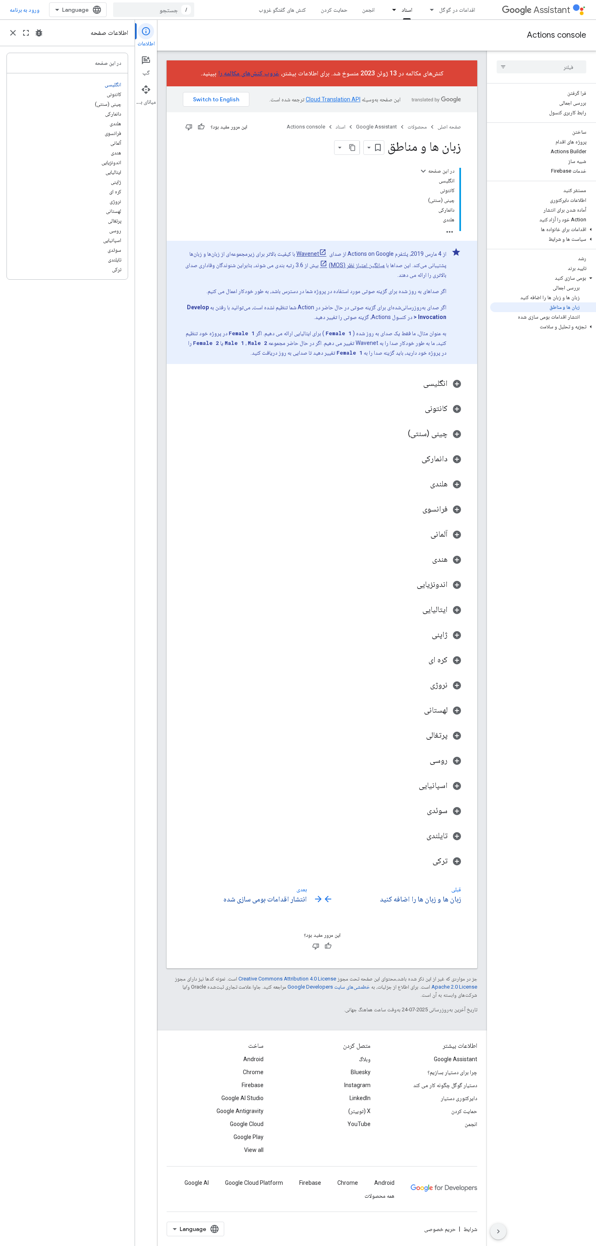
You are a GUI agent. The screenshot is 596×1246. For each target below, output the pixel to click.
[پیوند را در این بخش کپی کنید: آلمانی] (422, 535)
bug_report (39, 33)
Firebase (253, 1085)
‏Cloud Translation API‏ (333, 99)
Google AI (196, 1183)
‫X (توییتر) (359, 1111)
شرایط (470, 1229)
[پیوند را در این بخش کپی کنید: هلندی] (422, 484)
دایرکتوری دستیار (459, 1098)
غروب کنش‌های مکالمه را (248, 73)
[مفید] (201, 127)
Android (253, 1059)
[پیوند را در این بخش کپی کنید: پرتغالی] (418, 736)
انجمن (368, 9)
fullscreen (26, 33)
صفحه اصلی (449, 127)
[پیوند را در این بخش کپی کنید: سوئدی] (419, 811)
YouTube (359, 1124)
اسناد (406, 9)
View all (254, 1150)
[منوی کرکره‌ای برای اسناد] (391, 9)
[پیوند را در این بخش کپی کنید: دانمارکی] (413, 459)
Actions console (556, 35)
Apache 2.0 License (454, 987)
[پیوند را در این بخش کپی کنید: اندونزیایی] (409, 585)
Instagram (357, 1085)
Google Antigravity (240, 1111)
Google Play (249, 1137)
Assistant (552, 9)
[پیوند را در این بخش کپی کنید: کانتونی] (417, 409)
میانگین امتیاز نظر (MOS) (357, 265)
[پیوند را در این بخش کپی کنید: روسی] (422, 761)
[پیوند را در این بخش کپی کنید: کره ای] (420, 660)
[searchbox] (541, 66)
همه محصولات (379, 1195)
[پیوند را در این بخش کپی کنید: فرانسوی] (414, 509)
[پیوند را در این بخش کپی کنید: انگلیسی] (415, 384)
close (13, 33)
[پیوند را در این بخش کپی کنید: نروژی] (422, 685)
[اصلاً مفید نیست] (189, 127)
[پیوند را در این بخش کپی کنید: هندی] (424, 560)
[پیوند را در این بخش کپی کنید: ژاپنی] (424, 635)
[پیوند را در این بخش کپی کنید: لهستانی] (416, 710)
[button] (543, 229)
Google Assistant (376, 127)
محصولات (417, 127)
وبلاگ (365, 1059)
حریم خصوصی (440, 1229)
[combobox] (153, 9)
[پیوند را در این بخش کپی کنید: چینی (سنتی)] (400, 434)
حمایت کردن (334, 9)
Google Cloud (247, 1124)
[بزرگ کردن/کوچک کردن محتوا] (423, 171)
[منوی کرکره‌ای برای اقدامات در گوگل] (429, 9)
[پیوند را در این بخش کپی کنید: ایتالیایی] (414, 610)
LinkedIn (360, 1098)
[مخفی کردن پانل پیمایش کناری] (498, 1231)
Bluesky (361, 1072)
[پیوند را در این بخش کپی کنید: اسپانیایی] (411, 786)
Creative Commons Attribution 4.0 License (287, 979)
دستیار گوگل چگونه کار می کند (445, 1085)
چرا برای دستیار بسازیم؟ (452, 1072)
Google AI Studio (242, 1098)
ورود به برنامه (24, 9)
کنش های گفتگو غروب (282, 9)
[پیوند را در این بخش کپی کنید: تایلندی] (418, 836)
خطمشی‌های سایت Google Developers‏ (328, 987)
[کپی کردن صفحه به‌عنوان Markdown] (352, 147)
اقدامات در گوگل (457, 9)
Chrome (253, 1072)
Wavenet (307, 253)
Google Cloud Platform (254, 1183)
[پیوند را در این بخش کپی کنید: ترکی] (424, 861)
